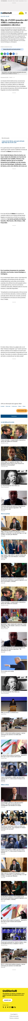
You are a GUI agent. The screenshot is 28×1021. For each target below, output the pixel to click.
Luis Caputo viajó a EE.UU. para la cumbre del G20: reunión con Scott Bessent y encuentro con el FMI (13, 556)
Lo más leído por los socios (7, 422)
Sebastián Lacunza (4, 443)
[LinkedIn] (13, 54)
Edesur (24, 406)
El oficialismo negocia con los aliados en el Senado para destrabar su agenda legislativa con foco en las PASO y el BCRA (14, 580)
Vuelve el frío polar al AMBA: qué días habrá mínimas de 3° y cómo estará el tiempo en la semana (13, 778)
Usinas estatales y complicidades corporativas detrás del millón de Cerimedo (13, 440)
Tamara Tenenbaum (5, 487)
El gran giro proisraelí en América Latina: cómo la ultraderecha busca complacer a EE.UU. (13, 942)
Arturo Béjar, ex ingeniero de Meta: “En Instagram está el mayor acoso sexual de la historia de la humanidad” (12, 463)
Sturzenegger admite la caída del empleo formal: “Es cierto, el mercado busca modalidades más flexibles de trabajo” (12, 804)
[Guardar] (16, 54)
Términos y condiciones (14, 1018)
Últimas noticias (5, 784)
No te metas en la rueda (7, 671)
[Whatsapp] (2, 54)
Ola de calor (8, 406)
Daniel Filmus (3, 714)
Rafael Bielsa (3, 672)
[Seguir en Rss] (15, 1007)
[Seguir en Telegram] (7, 1007)
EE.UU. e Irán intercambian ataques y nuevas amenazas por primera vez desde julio (13, 733)
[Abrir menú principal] (26, 13)
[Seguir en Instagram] (10, 1007)
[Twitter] (10, 54)
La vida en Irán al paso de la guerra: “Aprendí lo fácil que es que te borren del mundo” (14, 755)
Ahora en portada (5, 513)
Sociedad (2, 406)
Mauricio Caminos (4, 628)
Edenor (19, 406)
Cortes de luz (14, 406)
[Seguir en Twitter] (3, 1007)
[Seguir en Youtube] (12, 1007)
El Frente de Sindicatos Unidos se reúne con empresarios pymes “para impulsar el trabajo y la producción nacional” (13, 827)
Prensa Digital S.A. (14, 1014)
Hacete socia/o (21, 13)
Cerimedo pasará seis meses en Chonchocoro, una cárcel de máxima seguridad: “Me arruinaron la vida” (13, 507)
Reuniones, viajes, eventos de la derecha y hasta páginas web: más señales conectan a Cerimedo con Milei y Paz (13, 625)
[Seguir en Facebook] (5, 1007)
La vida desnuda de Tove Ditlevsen (10, 485)
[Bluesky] (8, 54)
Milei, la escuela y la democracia (9, 712)
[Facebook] (5, 54)
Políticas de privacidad (14, 1016)
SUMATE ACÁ (7, 1000)
